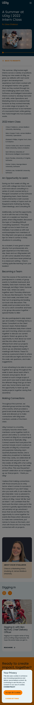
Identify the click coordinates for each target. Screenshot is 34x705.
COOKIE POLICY (9, 687)
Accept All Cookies (12, 692)
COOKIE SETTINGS (12, 699)
